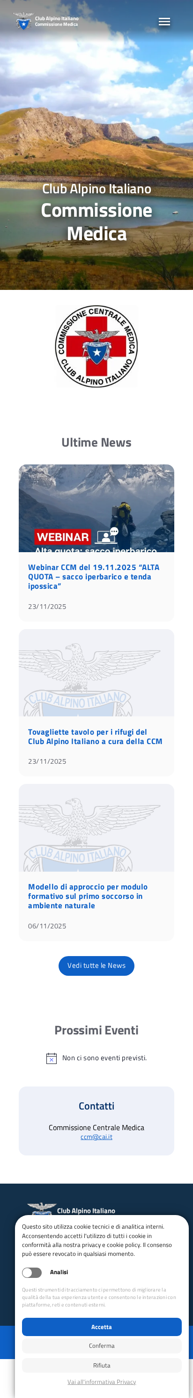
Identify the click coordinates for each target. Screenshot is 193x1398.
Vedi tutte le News (96, 965)
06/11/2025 (47, 925)
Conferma (102, 1345)
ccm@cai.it (96, 1137)
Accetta (101, 1326)
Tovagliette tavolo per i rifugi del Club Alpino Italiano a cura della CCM (95, 736)
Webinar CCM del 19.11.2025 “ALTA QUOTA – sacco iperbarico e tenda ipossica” (93, 576)
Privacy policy (102, 1381)
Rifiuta (102, 1365)
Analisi (59, 1272)
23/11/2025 (47, 606)
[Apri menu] (164, 21)
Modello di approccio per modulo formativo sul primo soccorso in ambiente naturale (88, 896)
